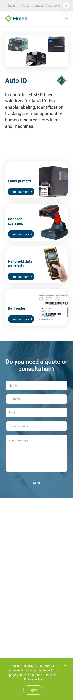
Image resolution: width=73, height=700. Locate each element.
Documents (53, 5)
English (12, 5)
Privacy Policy (33, 679)
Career (26, 5)
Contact (38, 5)
